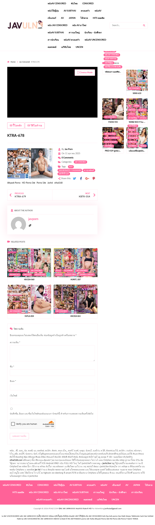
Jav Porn (69, 149)
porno (10, 60)
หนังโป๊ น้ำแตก (64, 174)
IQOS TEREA (132, 519)
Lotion (59, 274)
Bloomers (68, 270)
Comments (67, 158)
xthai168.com (16, 460)
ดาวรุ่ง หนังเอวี (89, 170)
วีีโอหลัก (17, 125)
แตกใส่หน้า (132, 146)
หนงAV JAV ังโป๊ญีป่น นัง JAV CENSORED (85, 516)
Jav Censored (24, 62)
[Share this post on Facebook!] (81, 178)
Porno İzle (41, 183)
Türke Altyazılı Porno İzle (99, 519)
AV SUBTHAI (70, 11)
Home (13, 62)
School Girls (70, 274)
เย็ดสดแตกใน (133, 134)
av (62, 18)
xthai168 (58, 183)
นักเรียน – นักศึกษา (93, 33)
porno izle (18, 60)
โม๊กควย (84, 18)
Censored (88, 4)
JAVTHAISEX (76, 519)
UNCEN (79, 47)
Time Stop (27, 274)
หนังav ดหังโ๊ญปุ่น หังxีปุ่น (59, 516)
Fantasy (24, 270)
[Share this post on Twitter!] (74, 178)
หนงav (128, 516)
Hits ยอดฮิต (98, 18)
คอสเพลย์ (52, 47)
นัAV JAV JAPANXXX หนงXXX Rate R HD (75, 508)
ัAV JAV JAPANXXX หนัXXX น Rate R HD (54, 519)
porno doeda (29, 60)
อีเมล (13, 381)
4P (16, 270)
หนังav (98, 11)
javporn (33, 219)
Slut (71, 166)
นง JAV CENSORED (29, 519)
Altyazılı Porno (13, 183)
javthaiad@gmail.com (112, 508)
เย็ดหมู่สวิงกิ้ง (133, 138)
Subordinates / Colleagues (70, 170)
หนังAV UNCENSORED (95, 40)
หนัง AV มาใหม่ (79, 25)
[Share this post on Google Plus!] (87, 178)
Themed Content (87, 274)
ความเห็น (15, 342)
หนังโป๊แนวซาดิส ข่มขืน (113, 67)
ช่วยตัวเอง (142, 110)
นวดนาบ (132, 114)
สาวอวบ (143, 118)
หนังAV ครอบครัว (72, 40)
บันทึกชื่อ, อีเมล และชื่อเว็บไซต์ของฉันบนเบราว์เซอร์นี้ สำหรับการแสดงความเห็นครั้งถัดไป (51, 414)
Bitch (58, 270)
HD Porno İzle (28, 183)
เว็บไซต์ (13, 396)
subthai (132, 110)
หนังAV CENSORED (57, 4)
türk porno (113, 516)
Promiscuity (15, 274)
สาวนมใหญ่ (74, 33)
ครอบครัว (85, 11)
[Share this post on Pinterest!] (93, 178)
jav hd (37, 470)
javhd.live (106, 463)
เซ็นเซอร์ (52, 18)
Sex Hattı (121, 516)
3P (11, 270)
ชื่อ (12, 367)
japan (72, 18)
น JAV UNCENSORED (10, 516)
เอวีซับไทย (66, 47)
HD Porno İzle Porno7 (118, 519)
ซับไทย (74, 4)
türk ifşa (105, 516)
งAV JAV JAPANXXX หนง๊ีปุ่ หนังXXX (34, 516)
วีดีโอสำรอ (36, 125)
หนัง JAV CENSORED (58, 25)
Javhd (50, 183)
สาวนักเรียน (53, 40)
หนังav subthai (56, 33)
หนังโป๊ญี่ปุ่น (53, 11)
